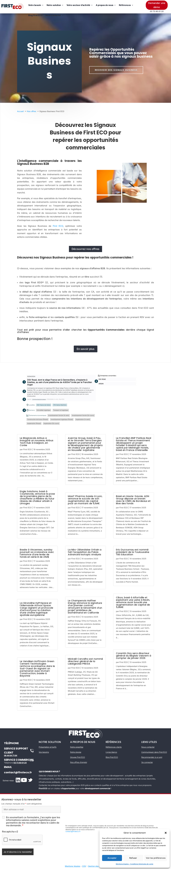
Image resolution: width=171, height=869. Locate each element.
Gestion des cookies (97, 866)
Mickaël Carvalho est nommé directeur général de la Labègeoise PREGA (85, 661)
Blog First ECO (35, 15)
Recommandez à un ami (151, 757)
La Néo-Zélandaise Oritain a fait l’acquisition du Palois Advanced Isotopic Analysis (84, 552)
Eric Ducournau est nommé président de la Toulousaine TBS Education (132, 552)
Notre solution (54, 5)
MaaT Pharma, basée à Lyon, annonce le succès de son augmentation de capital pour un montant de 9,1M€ (85, 499)
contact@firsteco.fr (18, 772)
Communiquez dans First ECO (154, 752)
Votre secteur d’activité (78, 5)
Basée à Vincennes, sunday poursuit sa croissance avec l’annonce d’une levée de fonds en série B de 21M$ (37, 553)
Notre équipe (75, 752)
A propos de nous (104, 5)
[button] (165, 832)
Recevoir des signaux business (116, 70)
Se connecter (147, 762)
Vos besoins (44, 752)
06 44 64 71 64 (10, 755)
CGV (84, 866)
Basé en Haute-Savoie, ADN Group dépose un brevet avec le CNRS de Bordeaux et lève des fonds (133, 499)
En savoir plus (85, 349)
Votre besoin (34, 5)
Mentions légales (72, 866)
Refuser (133, 858)
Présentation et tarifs (47, 747)
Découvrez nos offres (85, 249)
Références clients (114, 747)
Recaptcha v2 (10, 831)
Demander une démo (156, 5)
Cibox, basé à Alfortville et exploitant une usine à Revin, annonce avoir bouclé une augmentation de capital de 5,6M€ (133, 602)
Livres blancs (111, 752)
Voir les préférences (156, 858)
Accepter (112, 858)
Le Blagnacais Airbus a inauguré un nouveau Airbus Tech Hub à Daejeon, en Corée (36, 441)
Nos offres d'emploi (78, 762)
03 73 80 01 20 (20, 763)
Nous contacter (53, 15)
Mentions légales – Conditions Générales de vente (134, 864)
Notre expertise (76, 747)
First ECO (58, 226)
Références (125, 5)
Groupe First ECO (77, 757)
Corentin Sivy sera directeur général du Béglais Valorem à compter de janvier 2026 (133, 656)
